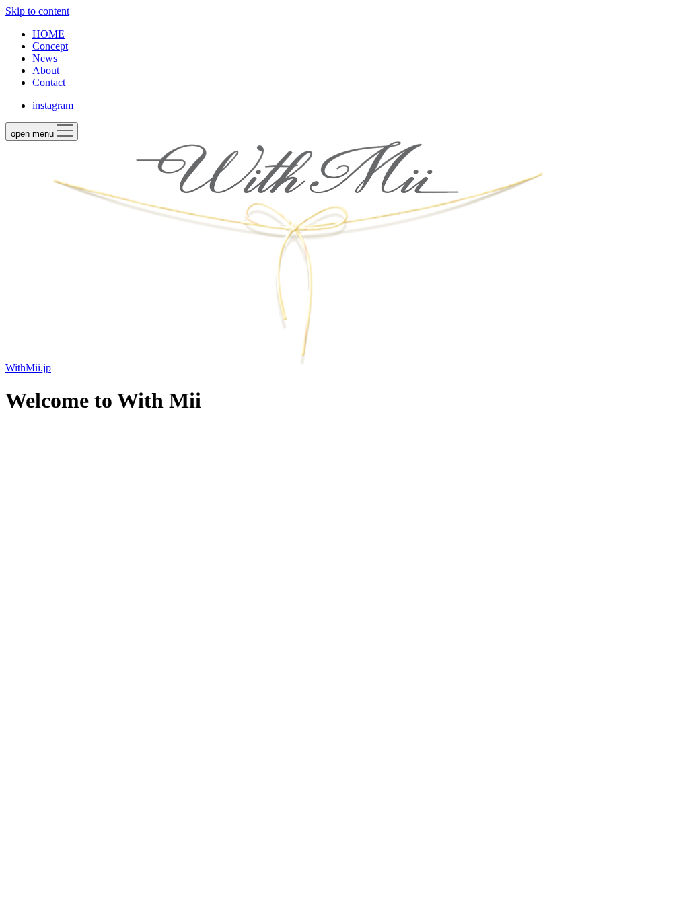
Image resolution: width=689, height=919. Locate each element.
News (44, 58)
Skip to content (37, 11)
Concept (50, 46)
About (45, 70)
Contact (48, 82)
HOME (48, 34)
